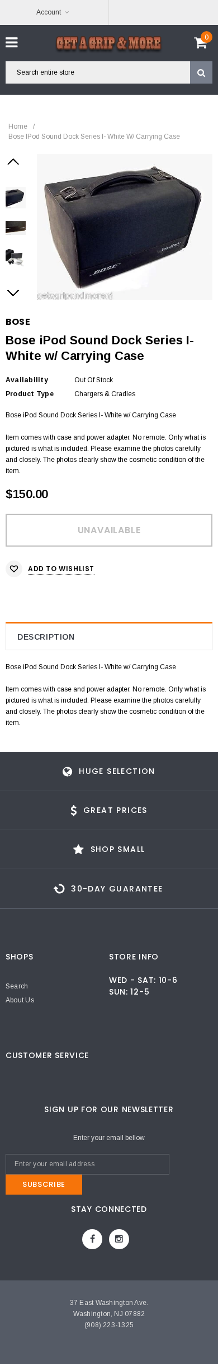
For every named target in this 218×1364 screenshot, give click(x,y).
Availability (27, 380)
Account (48, 12)
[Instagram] (119, 1239)
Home (17, 126)
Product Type (30, 394)
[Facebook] (92, 1239)
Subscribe (43, 1184)
